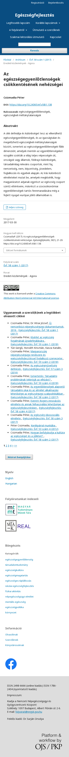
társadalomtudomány (16, 564)
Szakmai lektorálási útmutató (27, 37)
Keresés (34, 50)
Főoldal (7, 59)
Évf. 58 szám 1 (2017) (40, 59)
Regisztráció (37, 2)
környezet (10, 612)
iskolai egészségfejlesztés (19, 586)
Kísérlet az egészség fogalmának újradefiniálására (32, 339)
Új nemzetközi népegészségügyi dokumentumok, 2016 (37, 326)
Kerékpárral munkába (43, 425)
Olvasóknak (11, 634)
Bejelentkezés (56, 2)
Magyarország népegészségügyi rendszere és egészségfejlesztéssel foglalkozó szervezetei (37, 355)
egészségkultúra (14, 570)
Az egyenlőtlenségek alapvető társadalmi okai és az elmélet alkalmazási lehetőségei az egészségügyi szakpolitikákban (38, 390)
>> (15, 445)
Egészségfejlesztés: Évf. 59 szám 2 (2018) (34, 362)
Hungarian (11, 483)
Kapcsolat (55, 37)
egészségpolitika (14, 607)
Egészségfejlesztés (34, 15)
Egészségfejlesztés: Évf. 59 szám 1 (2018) (34, 344)
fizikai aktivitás (13, 591)
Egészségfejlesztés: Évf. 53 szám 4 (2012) (34, 429)
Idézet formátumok (16, 250)
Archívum (20, 59)
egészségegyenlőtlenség (19, 559)
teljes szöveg (15, 207)
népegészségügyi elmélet (19, 596)
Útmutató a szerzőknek (46, 30)
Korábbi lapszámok (47, 23)
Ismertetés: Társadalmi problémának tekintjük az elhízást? (34, 377)
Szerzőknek (11, 639)
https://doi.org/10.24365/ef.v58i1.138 (31, 104)
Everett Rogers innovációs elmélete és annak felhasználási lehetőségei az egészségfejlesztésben (37, 404)
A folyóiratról (17, 30)
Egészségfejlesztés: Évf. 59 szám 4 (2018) (34, 383)
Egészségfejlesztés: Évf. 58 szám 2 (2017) (34, 397)
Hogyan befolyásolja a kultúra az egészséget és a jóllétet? (38, 434)
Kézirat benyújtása (19, 457)
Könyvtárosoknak (14, 645)
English (9, 478)
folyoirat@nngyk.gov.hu (28, 711)
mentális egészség (15, 601)
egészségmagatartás (16, 575)
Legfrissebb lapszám (18, 23)
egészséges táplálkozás (18, 580)
